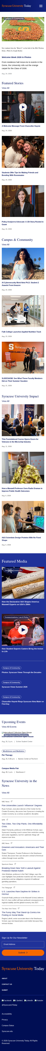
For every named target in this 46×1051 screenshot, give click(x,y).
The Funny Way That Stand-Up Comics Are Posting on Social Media (21, 913)
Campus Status (8, 1025)
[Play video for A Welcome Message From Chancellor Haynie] (23, 107)
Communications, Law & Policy (16, 617)
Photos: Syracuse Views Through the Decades (21, 672)
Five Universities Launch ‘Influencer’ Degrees (22, 805)
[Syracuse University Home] (16, 6)
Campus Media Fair (10, 768)
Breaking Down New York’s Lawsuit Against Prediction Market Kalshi (21, 869)
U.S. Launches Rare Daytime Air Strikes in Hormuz (21, 892)
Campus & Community (14, 19)
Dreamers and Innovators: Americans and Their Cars (23, 848)
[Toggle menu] (41, 6)
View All (5, 88)
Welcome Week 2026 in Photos (16, 57)
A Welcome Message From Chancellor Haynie (21, 126)
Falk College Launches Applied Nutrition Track (21, 332)
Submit (22, 952)
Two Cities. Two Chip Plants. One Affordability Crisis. (22, 825)
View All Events (9, 727)
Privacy (5, 1020)
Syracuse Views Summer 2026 (14, 687)
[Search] (34, 6)
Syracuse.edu (7, 1031)
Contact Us (7, 984)
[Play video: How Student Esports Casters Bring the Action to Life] (23, 630)
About (4, 978)
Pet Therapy (7, 755)
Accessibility (7, 1014)
